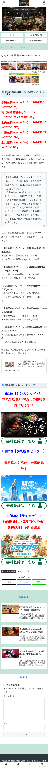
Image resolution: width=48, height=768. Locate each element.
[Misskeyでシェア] (40, 652)
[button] (43, 479)
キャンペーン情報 (9, 571)
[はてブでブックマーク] (40, 658)
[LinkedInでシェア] (29, 665)
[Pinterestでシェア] (19, 665)
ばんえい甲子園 (24, 571)
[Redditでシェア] (29, 658)
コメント (8, 696)
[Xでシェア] (8, 652)
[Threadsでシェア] (19, 658)
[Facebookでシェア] (8, 658)
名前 (5, 723)
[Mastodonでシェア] (19, 652)
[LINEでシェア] (8, 665)
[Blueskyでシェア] (29, 652)
